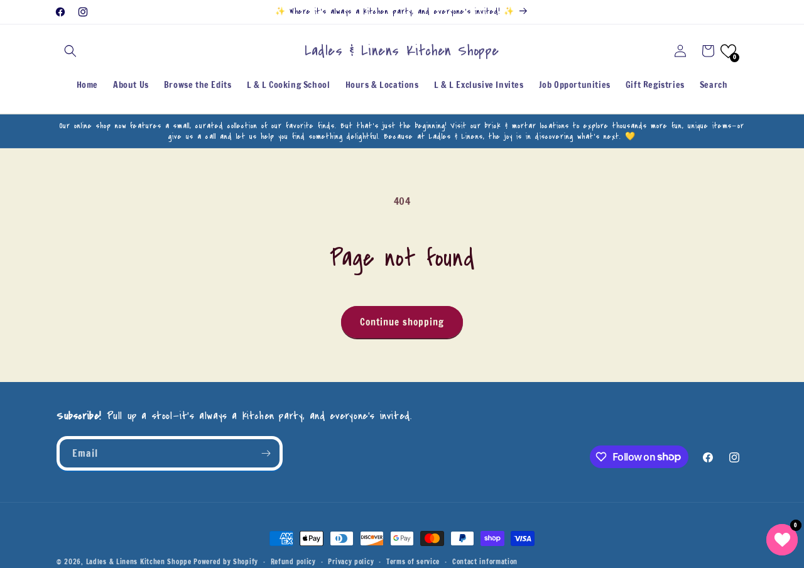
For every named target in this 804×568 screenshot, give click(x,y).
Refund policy (293, 561)
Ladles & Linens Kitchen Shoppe (139, 562)
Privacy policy (351, 561)
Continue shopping (402, 322)
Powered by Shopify (225, 562)
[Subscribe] (266, 453)
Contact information (485, 561)
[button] (70, 51)
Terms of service (413, 561)
